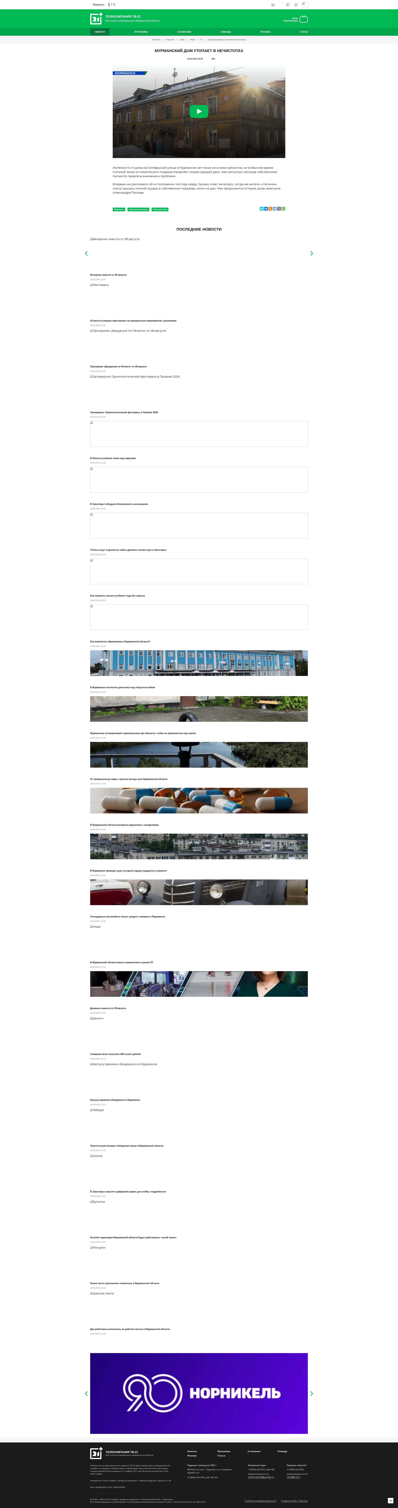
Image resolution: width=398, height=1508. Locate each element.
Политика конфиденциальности (260, 1501)
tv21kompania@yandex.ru (261, 1477)
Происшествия (160, 209)
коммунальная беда (138, 209)
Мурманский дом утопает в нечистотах (227, 40)
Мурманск (119, 209)
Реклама (266, 32)
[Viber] (279, 209)
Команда (226, 32)
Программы (141, 32)
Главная (156, 40)
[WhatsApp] (283, 209)
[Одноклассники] (270, 209)
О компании (184, 32)
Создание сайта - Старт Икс (294, 1501)
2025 (182, 40)
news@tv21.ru (293, 1477)
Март (192, 40)
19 (201, 40)
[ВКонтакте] (266, 209)
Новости (100, 32)
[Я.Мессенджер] (262, 209)
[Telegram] (275, 209)
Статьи (304, 32)
